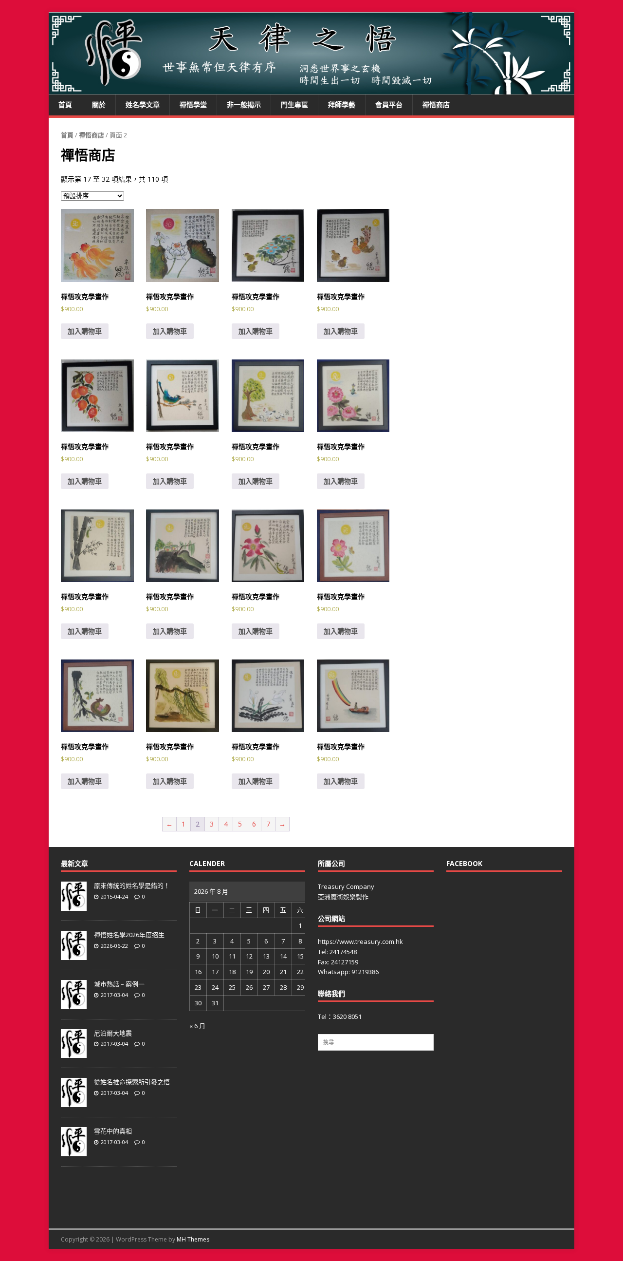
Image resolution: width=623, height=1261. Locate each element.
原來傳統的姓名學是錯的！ (132, 885)
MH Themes (193, 1239)
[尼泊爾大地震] (74, 1053)
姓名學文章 (143, 104)
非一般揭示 (244, 104)
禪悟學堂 (193, 104)
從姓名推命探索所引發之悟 (132, 1081)
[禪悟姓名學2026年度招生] (74, 954)
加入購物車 (85, 331)
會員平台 (389, 104)
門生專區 (294, 104)
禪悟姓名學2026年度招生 (129, 934)
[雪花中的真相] (74, 1151)
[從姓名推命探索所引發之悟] (74, 1101)
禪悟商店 (436, 104)
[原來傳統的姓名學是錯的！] (74, 905)
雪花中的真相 (113, 1131)
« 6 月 (197, 1025)
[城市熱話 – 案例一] (74, 1003)
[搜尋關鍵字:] (376, 1041)
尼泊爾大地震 (113, 1033)
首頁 (65, 104)
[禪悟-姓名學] (311, 89)
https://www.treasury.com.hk (360, 941)
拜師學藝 (341, 104)
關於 (99, 104)
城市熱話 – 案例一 (119, 983)
